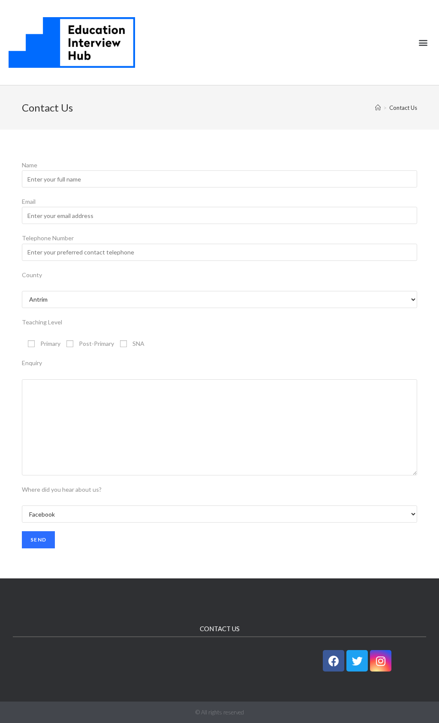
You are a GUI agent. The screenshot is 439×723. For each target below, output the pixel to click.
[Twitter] (357, 661)
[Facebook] (333, 661)
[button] (423, 43)
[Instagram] (380, 661)
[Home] (378, 107)
